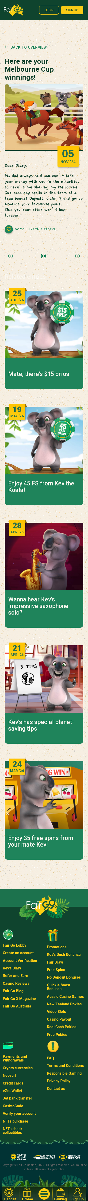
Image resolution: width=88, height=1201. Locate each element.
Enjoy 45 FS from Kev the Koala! (41, 486)
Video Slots (56, 1011)
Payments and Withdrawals (15, 1058)
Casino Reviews (16, 983)
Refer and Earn (15, 975)
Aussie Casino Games (65, 996)
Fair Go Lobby (14, 945)
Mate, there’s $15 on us (38, 374)
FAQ (50, 1058)
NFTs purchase (15, 1121)
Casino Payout (59, 1019)
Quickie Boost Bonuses (58, 987)
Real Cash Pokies (61, 1027)
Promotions (56, 947)
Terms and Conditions (65, 1065)
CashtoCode (13, 1106)
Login (49, 10)
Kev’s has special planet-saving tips (41, 725)
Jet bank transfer (17, 1098)
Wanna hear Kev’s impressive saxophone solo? (38, 606)
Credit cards (13, 1083)
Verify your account (19, 1113)
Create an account (18, 953)
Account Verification (20, 960)
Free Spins (56, 970)
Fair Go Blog (13, 991)
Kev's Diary (12, 968)
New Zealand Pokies (64, 1004)
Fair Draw (55, 962)
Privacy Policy (58, 1081)
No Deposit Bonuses (64, 977)
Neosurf (9, 1075)
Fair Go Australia (17, 1006)
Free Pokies (57, 1034)
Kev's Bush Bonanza (64, 954)
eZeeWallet (12, 1091)
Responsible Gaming (64, 1073)
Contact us (56, 1088)
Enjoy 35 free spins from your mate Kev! (40, 841)
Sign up (72, 10)
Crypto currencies (18, 1068)
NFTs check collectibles (13, 1131)
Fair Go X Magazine (19, 998)
